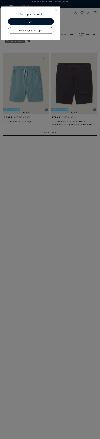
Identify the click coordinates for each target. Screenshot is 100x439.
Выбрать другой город (30, 30)
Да (30, 21)
